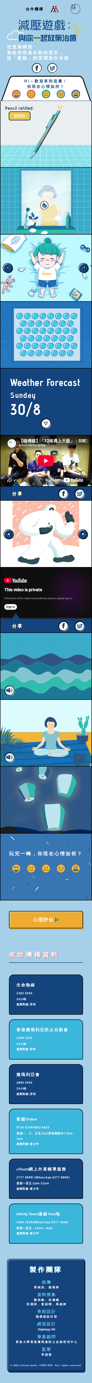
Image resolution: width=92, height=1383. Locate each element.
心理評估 (43, 919)
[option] (46, 534)
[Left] (14, 268)
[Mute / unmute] (46, 666)
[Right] (78, 268)
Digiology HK (46, 1329)
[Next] (83, 533)
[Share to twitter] (52, 67)
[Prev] (8, 533)
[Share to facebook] (37, 67)
